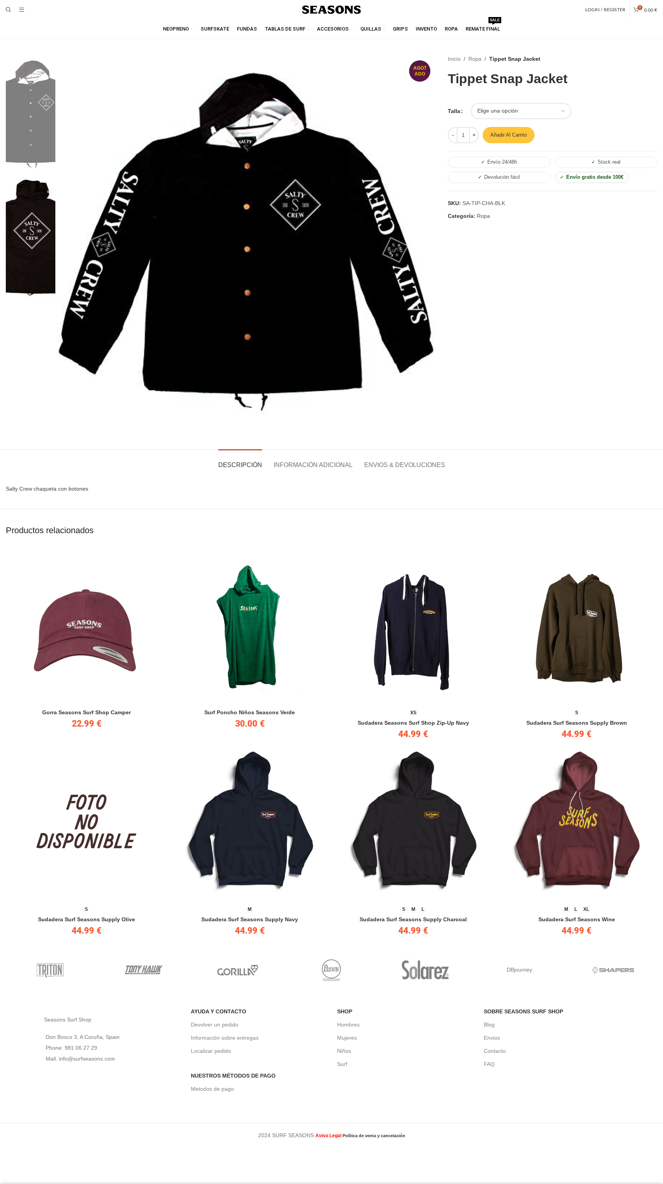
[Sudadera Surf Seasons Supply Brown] (576, 624)
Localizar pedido (211, 1051)
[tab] (240, 461)
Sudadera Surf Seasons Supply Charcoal (413, 919)
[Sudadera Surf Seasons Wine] (576, 821)
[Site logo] (331, 9)
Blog (489, 1024)
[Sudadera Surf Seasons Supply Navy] (249, 821)
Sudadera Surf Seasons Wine (576, 919)
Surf (342, 1064)
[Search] (8, 9)
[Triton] (50, 970)
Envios (492, 1038)
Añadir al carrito (508, 135)
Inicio (454, 59)
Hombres (348, 1024)
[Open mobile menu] (21, 9)
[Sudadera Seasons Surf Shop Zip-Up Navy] (413, 624)
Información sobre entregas (225, 1038)
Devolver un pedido (214, 1024)
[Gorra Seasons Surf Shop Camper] (86, 624)
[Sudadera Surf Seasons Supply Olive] (86, 821)
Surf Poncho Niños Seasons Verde (249, 712)
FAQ (489, 1064)
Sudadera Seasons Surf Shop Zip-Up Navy (413, 723)
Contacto (495, 1051)
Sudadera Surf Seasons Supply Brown (576, 723)
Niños (344, 1051)
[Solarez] (426, 970)
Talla (454, 111)
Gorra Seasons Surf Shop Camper (86, 712)
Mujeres (347, 1038)
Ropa (474, 59)
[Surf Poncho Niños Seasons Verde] (249, 624)
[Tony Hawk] (144, 970)
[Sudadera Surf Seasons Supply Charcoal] (413, 821)
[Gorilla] (238, 970)
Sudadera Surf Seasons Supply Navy (249, 919)
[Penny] (331, 970)
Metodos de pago (212, 1089)
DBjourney (519, 970)
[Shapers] (613, 970)
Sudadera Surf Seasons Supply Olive (86, 919)
